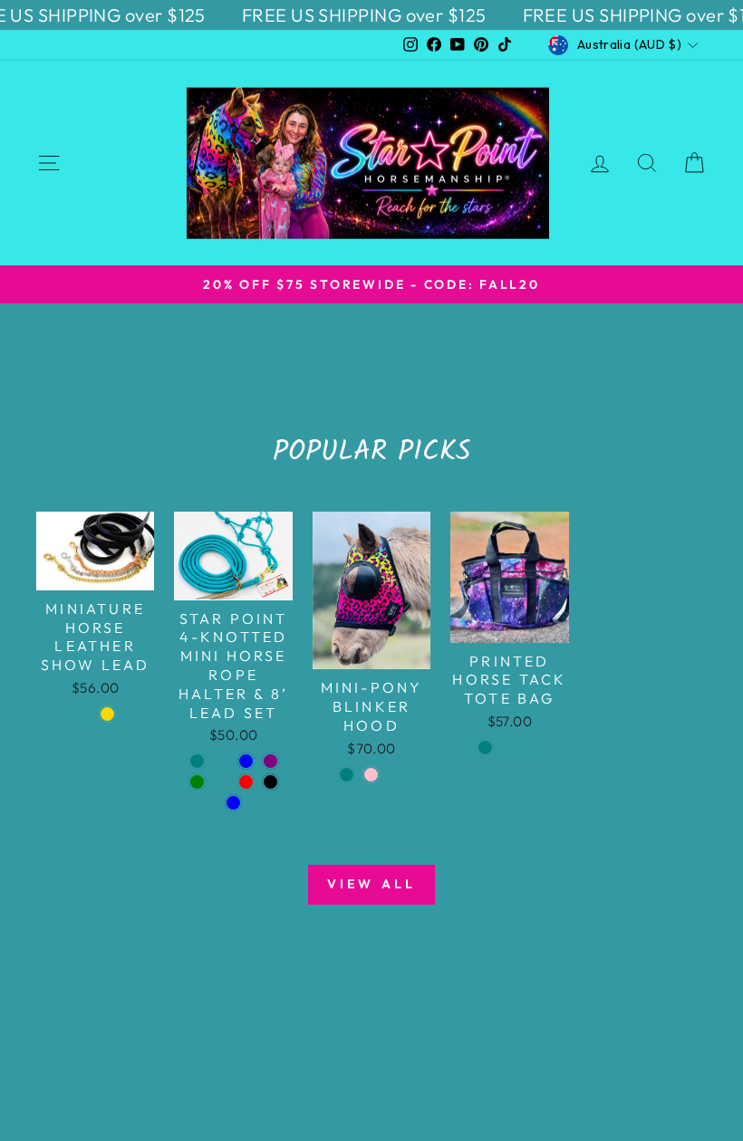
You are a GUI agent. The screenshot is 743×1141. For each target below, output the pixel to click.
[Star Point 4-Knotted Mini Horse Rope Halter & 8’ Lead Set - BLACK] (270, 782)
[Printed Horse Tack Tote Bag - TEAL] (485, 747)
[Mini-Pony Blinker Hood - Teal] (346, 774)
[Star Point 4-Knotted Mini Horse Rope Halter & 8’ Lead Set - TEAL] (197, 761)
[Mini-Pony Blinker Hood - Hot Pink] (371, 774)
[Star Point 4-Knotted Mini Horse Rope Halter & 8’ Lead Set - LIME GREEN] (197, 782)
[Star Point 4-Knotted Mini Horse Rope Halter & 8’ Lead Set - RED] (246, 782)
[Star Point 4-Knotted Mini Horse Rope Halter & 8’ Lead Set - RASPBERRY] (221, 761)
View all (372, 884)
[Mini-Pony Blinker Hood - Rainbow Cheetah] (395, 774)
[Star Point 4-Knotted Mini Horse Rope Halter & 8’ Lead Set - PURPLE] (270, 761)
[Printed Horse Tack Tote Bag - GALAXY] (534, 747)
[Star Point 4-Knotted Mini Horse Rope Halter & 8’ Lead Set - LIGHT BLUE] (233, 802)
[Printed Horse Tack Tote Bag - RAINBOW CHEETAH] (509, 747)
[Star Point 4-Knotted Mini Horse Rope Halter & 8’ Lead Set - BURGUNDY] (221, 782)
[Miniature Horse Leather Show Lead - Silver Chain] (83, 714)
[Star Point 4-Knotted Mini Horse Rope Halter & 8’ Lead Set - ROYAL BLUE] (246, 761)
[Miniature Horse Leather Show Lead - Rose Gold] (107, 714)
